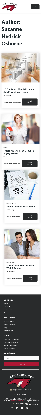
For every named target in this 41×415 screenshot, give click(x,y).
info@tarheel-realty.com (21, 390)
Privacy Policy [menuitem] (32, 404)
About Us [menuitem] (7, 307)
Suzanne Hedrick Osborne (14, 102)
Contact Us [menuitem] (8, 313)
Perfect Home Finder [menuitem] (11, 342)
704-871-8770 (21, 394)
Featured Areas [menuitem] (9, 321)
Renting (14, 203)
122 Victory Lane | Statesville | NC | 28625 (21, 399)
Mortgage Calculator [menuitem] (11, 345)
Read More (29, 102)
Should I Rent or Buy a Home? (21, 206)
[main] (20, 154)
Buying (5, 147)
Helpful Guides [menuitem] (9, 331)
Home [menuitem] (6, 304)
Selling (5, 86)
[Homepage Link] (9, 7)
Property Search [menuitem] (9, 324)
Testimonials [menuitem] (8, 310)
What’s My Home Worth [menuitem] (12, 339)
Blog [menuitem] (5, 327)
